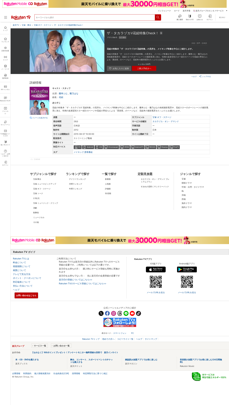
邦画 (184, 199)
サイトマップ (151, 339)
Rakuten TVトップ (91, 339)
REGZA (152, 147)
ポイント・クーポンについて (27, 278)
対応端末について (21, 282)
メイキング (79, 152)
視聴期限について (21, 266)
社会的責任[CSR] (61, 373)
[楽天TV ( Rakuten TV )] (21, 19)
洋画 (184, 195)
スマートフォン (119, 333)
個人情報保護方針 (42, 373)
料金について (19, 262)
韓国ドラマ (187, 183)
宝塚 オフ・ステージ (162, 117)
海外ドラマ (187, 203)
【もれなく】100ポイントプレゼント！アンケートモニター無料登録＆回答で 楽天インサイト (74, 352)
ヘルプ (194, 76)
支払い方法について (23, 285)
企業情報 (16, 373)
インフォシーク (164, 11)
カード (177, 11)
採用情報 (76, 373)
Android (90, 147)
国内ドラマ (187, 207)
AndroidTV (139, 147)
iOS (100, 147)
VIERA (126, 147)
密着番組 (88, 152)
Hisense (164, 147)
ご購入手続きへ (144, 68)
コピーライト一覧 (125, 339)
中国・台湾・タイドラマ (193, 187)
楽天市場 (186, 11)
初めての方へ (108, 339)
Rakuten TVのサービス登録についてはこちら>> (82, 283)
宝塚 (184, 179)
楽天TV (16, 25)
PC (79, 147)
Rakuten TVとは (21, 258)
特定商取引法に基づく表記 (95, 373)
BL (183, 191)
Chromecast (113, 147)
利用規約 (27, 373)
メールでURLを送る (156, 292)
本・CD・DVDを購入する (27, 359)
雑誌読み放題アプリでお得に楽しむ (141, 359)
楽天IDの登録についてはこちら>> (75, 279)
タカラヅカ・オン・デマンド (166, 121)
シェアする (206, 76)
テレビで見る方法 (21, 274)
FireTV (176, 147)
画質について (19, 270)
